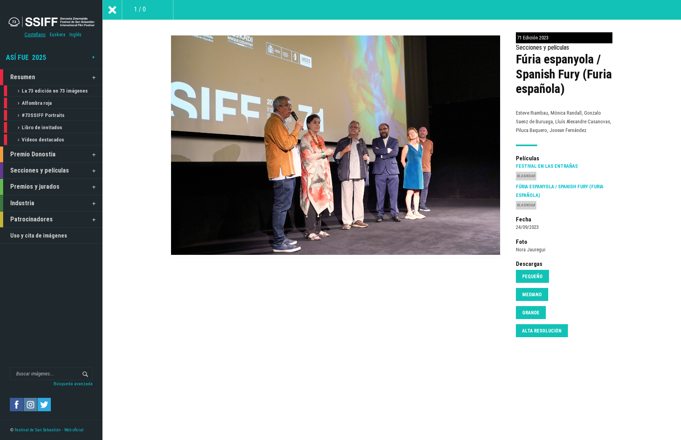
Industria (22, 203)
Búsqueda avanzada (73, 383)
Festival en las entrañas (547, 166)
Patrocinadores (31, 219)
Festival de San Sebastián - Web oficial (49, 430)
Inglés (75, 34)
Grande (531, 313)
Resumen (22, 77)
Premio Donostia (33, 154)
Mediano (532, 294)
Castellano (35, 34)
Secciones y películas (39, 170)
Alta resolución (542, 331)
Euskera (57, 34)
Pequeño (532, 276)
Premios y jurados (35, 186)
